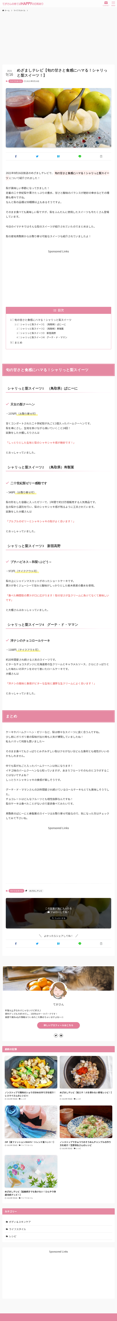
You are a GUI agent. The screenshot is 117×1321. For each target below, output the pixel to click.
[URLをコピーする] (101, 156)
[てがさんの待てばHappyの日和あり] (22, 3)
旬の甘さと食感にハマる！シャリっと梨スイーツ (42, 320)
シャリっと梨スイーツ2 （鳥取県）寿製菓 (42, 328)
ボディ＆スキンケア (20, 1222)
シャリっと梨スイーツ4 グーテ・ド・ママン (43, 337)
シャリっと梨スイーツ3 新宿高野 (38, 333)
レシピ (12, 1236)
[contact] (61, 1035)
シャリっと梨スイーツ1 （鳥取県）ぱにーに (43, 324)
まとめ (18, 342)
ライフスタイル (16, 81)
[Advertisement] (58, 36)
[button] (16, 156)
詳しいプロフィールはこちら (58, 1025)
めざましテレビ (35, 890)
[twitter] (56, 1035)
